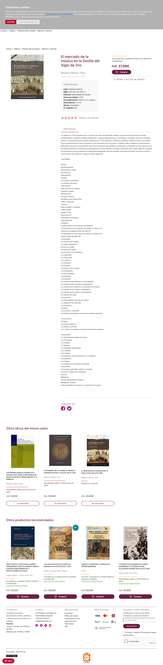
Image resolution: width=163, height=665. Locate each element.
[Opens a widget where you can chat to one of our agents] (8, 661)
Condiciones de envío (72, 618)
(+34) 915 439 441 (42, 618)
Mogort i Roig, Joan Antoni (128, 573)
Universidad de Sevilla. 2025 (73, 76)
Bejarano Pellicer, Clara (14, 484)
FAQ (66, 626)
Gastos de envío (70, 621)
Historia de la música (26, 31)
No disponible (23, 503)
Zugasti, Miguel (12, 575)
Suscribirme (131, 626)
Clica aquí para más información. (59, 14)
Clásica (12, 31)
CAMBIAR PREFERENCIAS (28, 22)
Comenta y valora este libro (88, 118)
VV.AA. (83, 571)
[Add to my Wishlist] (114, 79)
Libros (4, 31)
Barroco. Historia (45, 31)
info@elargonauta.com (43, 621)
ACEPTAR (10, 22)
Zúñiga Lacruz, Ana (26, 575)
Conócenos (69, 613)
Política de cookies (71, 616)
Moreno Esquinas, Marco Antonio (55, 571)
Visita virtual (69, 624)
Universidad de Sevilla (81, 94)
